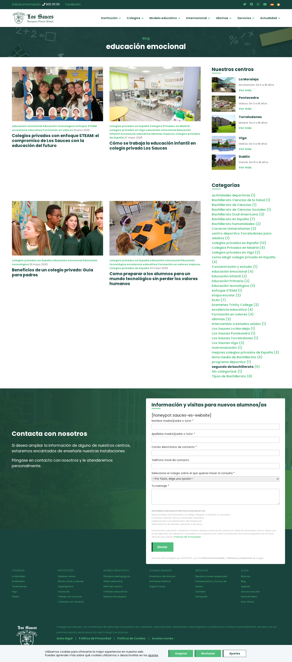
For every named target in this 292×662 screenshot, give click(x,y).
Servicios (244, 18)
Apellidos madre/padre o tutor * (173, 434)
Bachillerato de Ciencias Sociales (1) (241, 209)
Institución (109, 18)
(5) (236, 366)
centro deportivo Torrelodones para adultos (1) (241, 235)
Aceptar (181, 653)
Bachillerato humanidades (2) (236, 224)
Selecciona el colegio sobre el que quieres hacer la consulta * (193, 473)
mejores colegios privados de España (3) (245, 352)
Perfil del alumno (112, 586)
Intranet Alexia (249, 596)
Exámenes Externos (160, 581)
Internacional (196, 18)
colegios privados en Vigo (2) (236, 252)
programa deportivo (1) (231, 362)
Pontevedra (18, 581)
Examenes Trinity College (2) (235, 305)
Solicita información (26, 4)
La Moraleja (18, 576)
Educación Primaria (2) (230, 281)
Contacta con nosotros (71, 601)
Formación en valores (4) (233, 314)
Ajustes (234, 653)
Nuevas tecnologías (114, 596)
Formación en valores (58, 130)
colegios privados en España (129, 126)
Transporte (201, 596)
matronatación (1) (227, 347)
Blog (243, 581)
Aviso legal (65, 638)
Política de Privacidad (187, 536)
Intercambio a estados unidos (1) (239, 324)
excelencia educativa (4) (232, 309)
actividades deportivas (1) (233, 195)
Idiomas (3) (221, 319)
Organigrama (65, 586)
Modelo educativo (163, 18)
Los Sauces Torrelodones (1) (235, 338)
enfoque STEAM (86, 126)
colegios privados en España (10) (239, 243)
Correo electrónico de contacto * (174, 447)
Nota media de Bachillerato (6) (237, 357)
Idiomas (222, 18)
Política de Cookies (131, 638)
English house (157, 586)
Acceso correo (162, 638)
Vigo (14, 591)
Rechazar (208, 653)
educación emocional (27, 126)
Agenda (245, 586)
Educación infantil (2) (229, 276)
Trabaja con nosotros (70, 596)
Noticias (245, 576)
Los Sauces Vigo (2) (228, 343)
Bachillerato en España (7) (233, 219)
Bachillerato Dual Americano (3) (238, 214)
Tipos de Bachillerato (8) (232, 376)
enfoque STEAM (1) (227, 290)
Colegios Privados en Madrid (170, 126)
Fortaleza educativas (115, 591)
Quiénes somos (66, 576)
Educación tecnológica (58, 126)
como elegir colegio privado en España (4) (243, 259)
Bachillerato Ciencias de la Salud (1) (241, 200)
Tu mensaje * (160, 486)
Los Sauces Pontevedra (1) (233, 333)
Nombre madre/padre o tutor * (172, 421)
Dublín (15, 596)
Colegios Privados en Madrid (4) (238, 247)
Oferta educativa (113, 581)
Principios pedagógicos (116, 576)
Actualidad (268, 18)
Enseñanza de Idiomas (162, 576)
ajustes (153, 655)
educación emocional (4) (232, 271)
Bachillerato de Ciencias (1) (234, 205)
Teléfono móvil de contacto (170, 460)
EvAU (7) (219, 300)
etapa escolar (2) (226, 295)
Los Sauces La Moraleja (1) (233, 328)
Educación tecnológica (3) (233, 285)
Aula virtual (247, 601)
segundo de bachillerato (233, 366)
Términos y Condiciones (239, 558)
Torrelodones (19, 586)
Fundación (73, 4)
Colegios (133, 18)
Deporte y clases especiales (211, 576)
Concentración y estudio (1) (235, 266)
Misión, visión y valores (70, 581)
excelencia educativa (27, 130)
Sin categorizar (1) (227, 371)
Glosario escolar (250, 591)
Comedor (200, 591)
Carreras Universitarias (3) (234, 228)
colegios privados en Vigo (127, 130)
